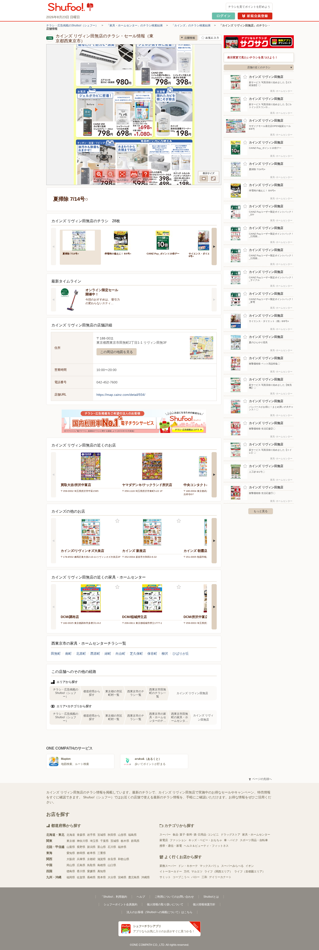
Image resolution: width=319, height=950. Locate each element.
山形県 (122, 834)
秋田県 (112, 834)
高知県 (101, 871)
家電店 (164, 840)
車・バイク (231, 840)
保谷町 (152, 653)
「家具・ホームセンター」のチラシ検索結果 (135, 25)
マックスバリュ (209, 866)
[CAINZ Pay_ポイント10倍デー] (164, 240)
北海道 (71, 834)
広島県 (81, 865)
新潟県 (91, 847)
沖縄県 (145, 877)
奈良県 (112, 859)
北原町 (81, 653)
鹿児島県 (133, 877)
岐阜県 (91, 853)
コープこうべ (181, 877)
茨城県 (114, 841)
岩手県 (91, 834)
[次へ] (214, 246)
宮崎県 (122, 877)
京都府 (91, 859)
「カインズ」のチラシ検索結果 (191, 25)
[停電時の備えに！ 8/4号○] (122, 240)
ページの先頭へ (260, 779)
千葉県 (104, 841)
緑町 (108, 653)
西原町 (95, 653)
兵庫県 (81, 859)
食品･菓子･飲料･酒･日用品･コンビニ (196, 834)
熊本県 (101, 877)
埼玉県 (94, 841)
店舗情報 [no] (188, 38)
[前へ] (53, 246)
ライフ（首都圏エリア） (249, 871)
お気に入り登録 (117, 521)
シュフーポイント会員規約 (120, 904)
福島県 (132, 834)
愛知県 (71, 853)
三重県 (101, 853)
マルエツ (196, 871)
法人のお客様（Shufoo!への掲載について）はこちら (159, 912)
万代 (186, 871)
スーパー (165, 834)
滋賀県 (101, 859)
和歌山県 (123, 859)
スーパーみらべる (232, 866)
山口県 (112, 865)
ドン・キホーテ (188, 866)
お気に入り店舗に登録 (210, 38)
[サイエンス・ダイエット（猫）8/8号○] (206, 240)
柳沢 (165, 653)
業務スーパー (168, 866)
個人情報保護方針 (204, 904)
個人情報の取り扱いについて (165, 904)
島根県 (101, 865)
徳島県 (71, 871)
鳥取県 (91, 865)
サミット (165, 877)
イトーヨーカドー (171, 871)
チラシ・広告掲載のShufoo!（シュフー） (72, 25)
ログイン (223, 16)
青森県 (81, 834)
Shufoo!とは (211, 896)
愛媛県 (91, 871)
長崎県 (91, 877)
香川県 (81, 871)
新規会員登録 (255, 16)
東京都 (71, 841)
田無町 (56, 653)
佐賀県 (81, 877)
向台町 (120, 653)
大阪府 (71, 859)
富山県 (101, 847)
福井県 (122, 847)
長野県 (81, 847)
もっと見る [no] (261, 511)
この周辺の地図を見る (116, 352)
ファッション (178, 840)
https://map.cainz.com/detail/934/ (120, 394)
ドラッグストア (230, 834)
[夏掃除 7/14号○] (80, 240)
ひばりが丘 (181, 653)
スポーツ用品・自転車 (254, 840)
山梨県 (71, 847)
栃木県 (125, 841)
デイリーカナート (220, 877)
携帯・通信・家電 (171, 845)
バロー (195, 877)
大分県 (112, 877)
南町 (68, 653)
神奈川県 (82, 841)
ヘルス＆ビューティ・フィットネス (206, 845)
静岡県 (81, 853)
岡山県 (71, 865)
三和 (204, 877)
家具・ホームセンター (256, 834)
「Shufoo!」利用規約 (113, 896)
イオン (249, 866)
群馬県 (135, 841)
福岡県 (71, 877)
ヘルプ (141, 896)
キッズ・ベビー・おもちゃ (205, 840)
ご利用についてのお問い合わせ (174, 896)
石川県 (112, 847)
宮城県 (101, 834)
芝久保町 (136, 653)
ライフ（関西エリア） (218, 871)
